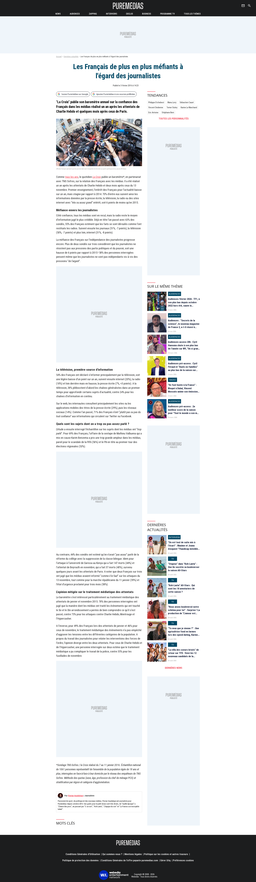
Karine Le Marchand (189, 107)
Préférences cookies (183, 860)
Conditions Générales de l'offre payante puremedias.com (129, 860)
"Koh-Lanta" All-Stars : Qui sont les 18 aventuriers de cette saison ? (181, 588)
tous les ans (71, 176)
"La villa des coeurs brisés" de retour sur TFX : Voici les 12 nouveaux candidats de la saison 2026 (183, 654)
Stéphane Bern (168, 112)
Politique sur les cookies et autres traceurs (166, 854)
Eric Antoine (153, 112)
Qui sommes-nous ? (112, 854)
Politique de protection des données (80, 860)
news (58, 14)
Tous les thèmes (192, 14)
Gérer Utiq (165, 860)
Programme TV (167, 14)
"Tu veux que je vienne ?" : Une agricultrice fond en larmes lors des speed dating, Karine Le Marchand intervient (183, 633)
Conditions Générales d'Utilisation (83, 854)
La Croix (97, 176)
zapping (93, 14)
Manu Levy (172, 102)
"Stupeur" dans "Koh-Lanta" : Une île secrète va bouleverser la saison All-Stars (183, 567)
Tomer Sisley (172, 107)
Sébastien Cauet (187, 102)
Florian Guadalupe (75, 796)
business (146, 14)
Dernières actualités (71, 57)
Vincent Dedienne (155, 107)
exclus (129, 14)
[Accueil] (128, 5)
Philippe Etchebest (156, 102)
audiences (75, 14)
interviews (111, 14)
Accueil (59, 57)
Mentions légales (133, 854)
